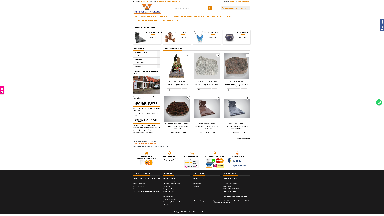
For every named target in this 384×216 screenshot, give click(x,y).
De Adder (137, 189)
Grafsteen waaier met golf (207, 81)
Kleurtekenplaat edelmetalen (173, 202)
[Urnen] (170, 37)
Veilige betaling (169, 189)
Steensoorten (164, 17)
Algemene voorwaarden (172, 184)
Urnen (175, 17)
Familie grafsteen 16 (207, 124)
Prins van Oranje (139, 186)
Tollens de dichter (139, 181)
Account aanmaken (244, 1)
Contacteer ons (231, 174)
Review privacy (168, 197)
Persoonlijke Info (199, 178)
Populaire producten (173, 49)
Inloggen (232, 1)
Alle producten (243, 138)
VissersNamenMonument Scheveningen (147, 178)
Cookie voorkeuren (170, 199)
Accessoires (139, 66)
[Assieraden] (200, 37)
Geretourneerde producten (203, 181)
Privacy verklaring (169, 191)
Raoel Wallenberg (139, 184)
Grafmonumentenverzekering (147, 21)
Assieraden (198, 17)
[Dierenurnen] (230, 37)
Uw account (199, 174)
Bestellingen (198, 184)
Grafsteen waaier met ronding (177, 124)
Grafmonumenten (148, 17)
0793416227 (144, 1)
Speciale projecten (213, 17)
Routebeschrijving (169, 181)
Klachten (166, 194)
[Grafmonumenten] (140, 37)
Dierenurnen (186, 17)
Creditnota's (198, 186)
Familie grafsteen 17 (236, 124)
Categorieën (139, 49)
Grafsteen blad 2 (236, 81)
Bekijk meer (153, 37)
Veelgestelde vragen (170, 21)
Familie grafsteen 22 (177, 81)
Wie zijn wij (167, 186)
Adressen (197, 189)
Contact (228, 17)
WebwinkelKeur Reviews (235, 201)
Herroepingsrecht (169, 178)
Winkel (166, 204)
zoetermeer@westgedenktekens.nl (168, 1)
